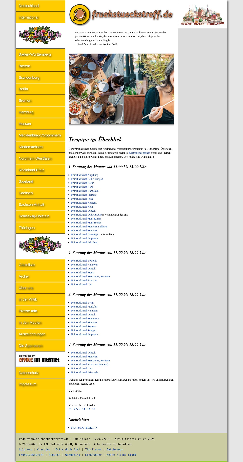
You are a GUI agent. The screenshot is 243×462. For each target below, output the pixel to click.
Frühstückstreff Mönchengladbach (89, 226)
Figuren (54, 454)
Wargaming (72, 454)
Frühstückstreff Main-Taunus (86, 222)
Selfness (25, 449)
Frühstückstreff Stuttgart (83, 330)
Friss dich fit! (67, 449)
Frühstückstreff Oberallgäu (85, 234)
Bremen (25, 100)
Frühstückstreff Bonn (82, 186)
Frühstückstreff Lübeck (83, 210)
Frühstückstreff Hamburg (84, 310)
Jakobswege (115, 449)
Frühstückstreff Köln (82, 206)
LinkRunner (93, 454)
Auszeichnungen (32, 334)
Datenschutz (29, 373)
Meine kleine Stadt (121, 454)
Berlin (23, 89)
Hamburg (26, 112)
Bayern (24, 66)
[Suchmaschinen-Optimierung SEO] (40, 359)
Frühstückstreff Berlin (82, 182)
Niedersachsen (31, 147)
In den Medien (30, 322)
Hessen (25, 124)
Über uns (26, 288)
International (28, 17)
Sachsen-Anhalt (31, 204)
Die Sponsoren (30, 346)
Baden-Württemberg (35, 54)
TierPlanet (93, 449)
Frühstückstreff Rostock (83, 326)
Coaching (43, 449)
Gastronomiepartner (139, 152)
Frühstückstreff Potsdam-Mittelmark (90, 364)
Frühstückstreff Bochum (84, 260)
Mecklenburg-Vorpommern (40, 135)
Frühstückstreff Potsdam (84, 280)
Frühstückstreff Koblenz (84, 202)
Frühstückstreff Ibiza (82, 198)
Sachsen (26, 193)
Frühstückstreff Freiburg (84, 194)
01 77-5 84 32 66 (82, 409)
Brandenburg (29, 77)
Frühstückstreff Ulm (81, 284)
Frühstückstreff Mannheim (85, 318)
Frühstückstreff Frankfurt (84, 306)
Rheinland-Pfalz (31, 170)
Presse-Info (28, 311)
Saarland (26, 181)
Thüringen (27, 228)
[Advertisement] (202, 85)
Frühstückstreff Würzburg (84, 242)
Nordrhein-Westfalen (35, 158)
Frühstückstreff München (84, 230)
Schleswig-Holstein (34, 216)
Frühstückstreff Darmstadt (84, 190)
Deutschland (29, 6)
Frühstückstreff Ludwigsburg (86, 214)
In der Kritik (28, 299)
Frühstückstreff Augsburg (84, 174)
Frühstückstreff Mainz (82, 272)
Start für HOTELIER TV (84, 427)
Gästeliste (27, 265)
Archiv (24, 276)
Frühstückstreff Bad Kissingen (87, 178)
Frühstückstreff (31, 454)
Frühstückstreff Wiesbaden (85, 372)
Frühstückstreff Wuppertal (84, 238)
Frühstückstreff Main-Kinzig (86, 218)
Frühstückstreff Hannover (84, 264)
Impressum (27, 384)
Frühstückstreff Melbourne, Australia (90, 276)
